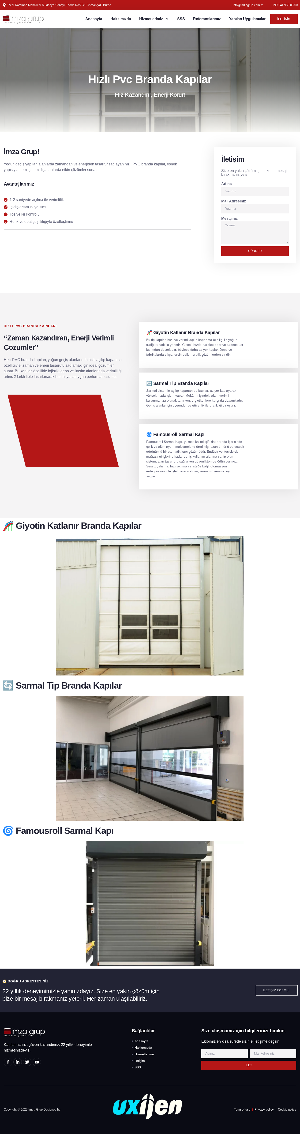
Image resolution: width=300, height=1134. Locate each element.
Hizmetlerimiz (151, 19)
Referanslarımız (207, 19)
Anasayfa (93, 19)
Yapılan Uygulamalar (247, 19)
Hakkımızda (120, 19)
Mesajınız (229, 218)
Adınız (226, 184)
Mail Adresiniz (233, 201)
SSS (181, 19)
